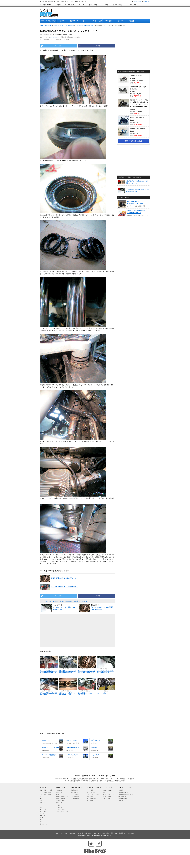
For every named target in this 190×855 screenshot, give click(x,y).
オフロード (59, 803)
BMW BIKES (53, 37)
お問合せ (121, 800)
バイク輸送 (90, 796)
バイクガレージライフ (93, 794)
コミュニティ (134, 5)
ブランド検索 (93, 5)
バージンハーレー (60, 805)
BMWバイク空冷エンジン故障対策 (62, 601)
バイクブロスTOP (45, 5)
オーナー (85, 21)
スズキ (42, 800)
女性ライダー (75, 796)
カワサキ (42, 803)
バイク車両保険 (91, 798)
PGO (41, 822)
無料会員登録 (137, 1)
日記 (104, 792)
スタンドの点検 (101, 693)
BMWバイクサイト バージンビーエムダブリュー (95, 776)
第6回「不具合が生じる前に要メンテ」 (64, 578)
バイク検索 (57, 5)
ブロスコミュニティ (108, 790)
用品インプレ (75, 792)
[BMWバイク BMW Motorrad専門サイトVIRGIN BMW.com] (51, 13)
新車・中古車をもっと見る (133, 141)
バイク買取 (105, 5)
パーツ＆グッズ (97, 21)
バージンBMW (60, 807)
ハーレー (42, 805)
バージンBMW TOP (46, 601)
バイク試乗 (90, 800)
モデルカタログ (50, 21)
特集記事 (131, 21)
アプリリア (43, 811)
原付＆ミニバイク (60, 794)
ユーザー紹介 (75, 798)
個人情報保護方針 (123, 792)
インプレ (62, 21)
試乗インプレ (75, 790)
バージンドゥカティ (61, 809)
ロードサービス (91, 792)
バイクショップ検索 (45, 794)
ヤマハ (42, 798)
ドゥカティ (43, 809)
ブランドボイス (107, 798)
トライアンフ (43, 815)
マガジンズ (59, 792)
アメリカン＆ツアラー (62, 800)
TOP (42, 21)
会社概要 (121, 790)
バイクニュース (60, 790)
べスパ (42, 813)
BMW (41, 807)
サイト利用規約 (123, 798)
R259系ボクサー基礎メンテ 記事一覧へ (64, 587)
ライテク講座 (75, 794)
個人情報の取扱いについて (126, 794)
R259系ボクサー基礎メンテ (81, 601)
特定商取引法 (122, 796)
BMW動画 (108, 21)
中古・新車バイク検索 (46, 790)
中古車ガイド (74, 21)
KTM (41, 817)
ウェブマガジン (69, 5)
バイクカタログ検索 (45, 792)
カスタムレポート (107, 796)
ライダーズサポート (119, 5)
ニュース (81, 5)
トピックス (120, 21)
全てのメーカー (44, 824)
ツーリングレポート (108, 794)
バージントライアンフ (62, 811)
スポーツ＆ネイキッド (62, 796)
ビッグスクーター (60, 798)
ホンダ (42, 796)
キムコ (42, 820)
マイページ (147, 1)
